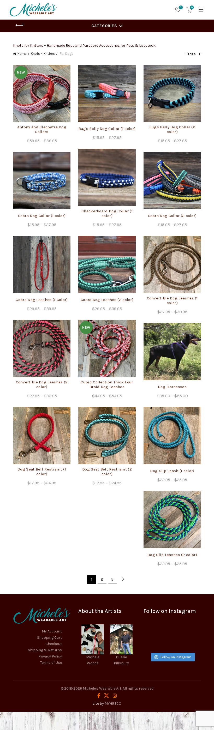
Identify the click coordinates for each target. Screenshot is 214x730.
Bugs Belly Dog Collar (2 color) (172, 129)
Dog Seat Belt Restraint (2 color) (107, 471)
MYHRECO (113, 703)
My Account (52, 631)
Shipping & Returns (45, 650)
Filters (189, 53)
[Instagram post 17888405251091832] (152, 643)
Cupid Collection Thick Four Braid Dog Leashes (107, 384)
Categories (104, 25)
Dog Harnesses (172, 386)
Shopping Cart (49, 637)
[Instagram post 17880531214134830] (192, 643)
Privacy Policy (50, 656)
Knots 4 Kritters (43, 54)
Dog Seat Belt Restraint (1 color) (41, 471)
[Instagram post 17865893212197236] (172, 643)
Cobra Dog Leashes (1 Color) (42, 299)
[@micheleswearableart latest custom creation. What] (192, 631)
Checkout (53, 644)
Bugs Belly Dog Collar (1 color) (107, 128)
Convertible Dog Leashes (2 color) (42, 384)
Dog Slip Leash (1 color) (172, 470)
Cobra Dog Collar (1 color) (42, 215)
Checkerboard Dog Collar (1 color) (107, 213)
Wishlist (180, 7)
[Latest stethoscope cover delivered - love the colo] (152, 631)
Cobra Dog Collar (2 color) (172, 215)
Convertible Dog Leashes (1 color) (172, 300)
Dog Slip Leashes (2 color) (172, 554)
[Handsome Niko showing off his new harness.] (172, 631)
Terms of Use (51, 662)
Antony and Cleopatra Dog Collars (41, 129)
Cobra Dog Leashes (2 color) (107, 299)
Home (22, 54)
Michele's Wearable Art (102, 688)
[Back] (19, 25)
